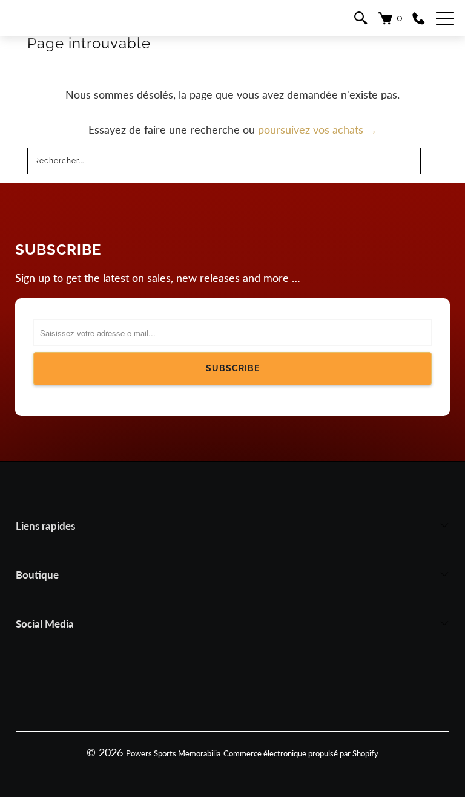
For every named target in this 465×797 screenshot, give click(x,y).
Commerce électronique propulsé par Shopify (300, 753)
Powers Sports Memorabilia (173, 753)
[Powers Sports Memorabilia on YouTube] (283, 678)
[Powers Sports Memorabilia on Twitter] (249, 678)
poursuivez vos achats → (317, 129)
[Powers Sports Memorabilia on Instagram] (215, 678)
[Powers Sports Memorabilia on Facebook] (181, 678)
